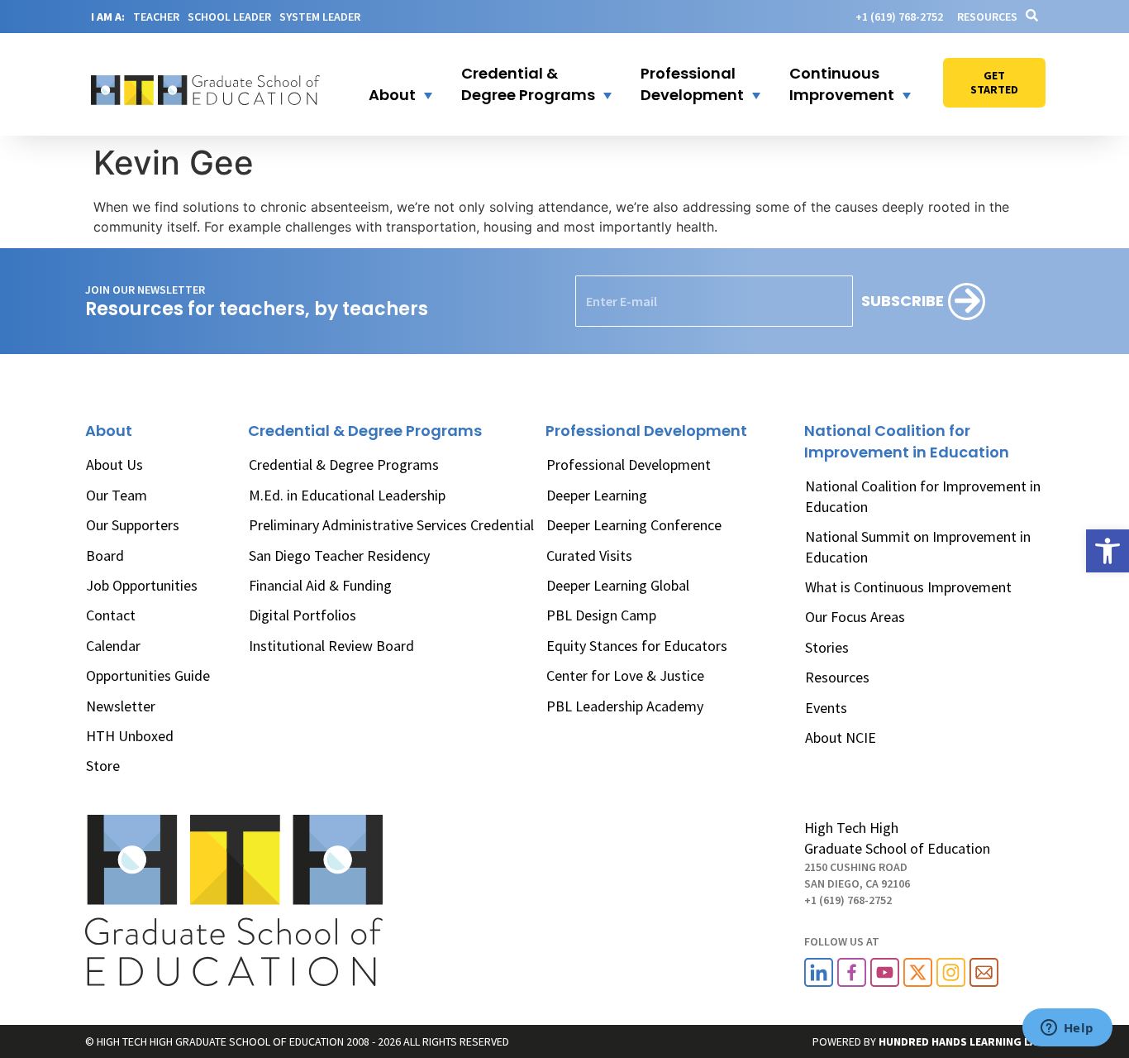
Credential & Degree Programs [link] (344, 464)
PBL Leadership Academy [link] (624, 706)
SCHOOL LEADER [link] (229, 16)
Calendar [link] (113, 645)
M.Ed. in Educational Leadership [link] (347, 495)
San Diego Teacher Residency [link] (339, 555)
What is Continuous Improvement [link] (908, 586)
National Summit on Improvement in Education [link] (918, 546)
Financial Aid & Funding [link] (320, 585)
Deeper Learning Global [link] (617, 585)
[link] (1107, 550)
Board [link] (105, 555)
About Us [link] (114, 464)
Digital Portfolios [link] (302, 615)
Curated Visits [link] (589, 555)
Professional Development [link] (628, 464)
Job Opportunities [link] (142, 585)
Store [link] (103, 765)
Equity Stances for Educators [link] (636, 645)
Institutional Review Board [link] (331, 645)
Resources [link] (987, 16)
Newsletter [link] (120, 706)
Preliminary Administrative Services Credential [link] (391, 524)
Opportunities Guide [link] (148, 675)
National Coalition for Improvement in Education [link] (923, 495)
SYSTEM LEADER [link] (319, 16)
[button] (390, 84)
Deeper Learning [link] (596, 495)
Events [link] (826, 707)
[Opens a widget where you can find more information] (1067, 1029)
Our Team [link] (116, 495)
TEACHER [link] (156, 16)
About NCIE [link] (840, 737)
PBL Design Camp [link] (601, 615)
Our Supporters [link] (132, 524)
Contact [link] (111, 615)
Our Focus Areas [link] (855, 616)
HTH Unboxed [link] (130, 735)
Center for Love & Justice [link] (625, 675)
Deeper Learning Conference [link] (634, 524)
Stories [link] (827, 647)
